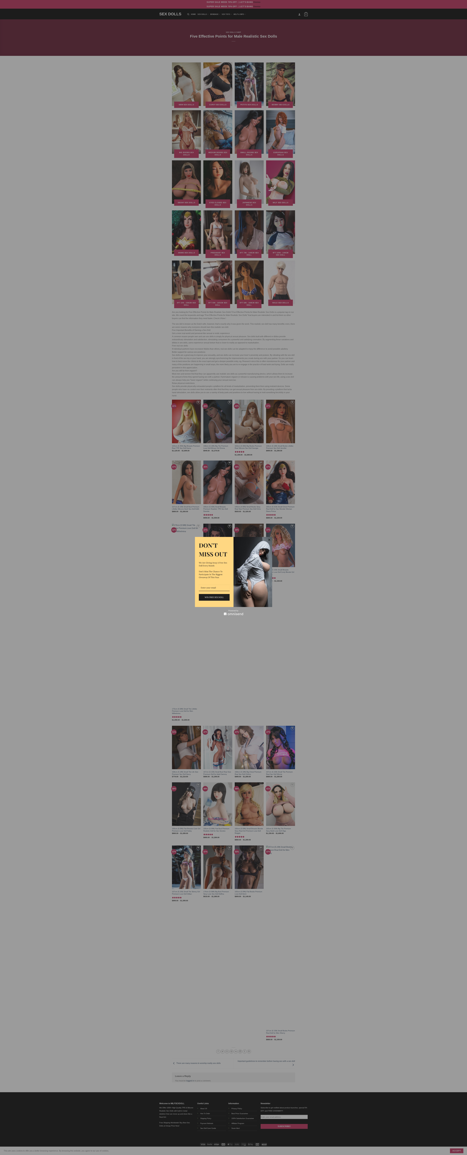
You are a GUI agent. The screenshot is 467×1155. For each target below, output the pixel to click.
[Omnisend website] (233, 612)
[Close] (269, 540)
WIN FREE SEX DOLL (214, 597)
